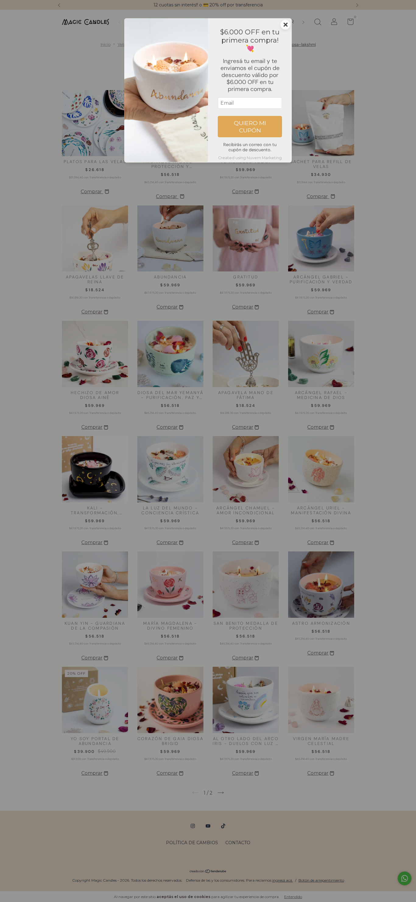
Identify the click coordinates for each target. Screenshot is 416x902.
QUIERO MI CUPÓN (250, 126)
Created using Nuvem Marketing (250, 158)
